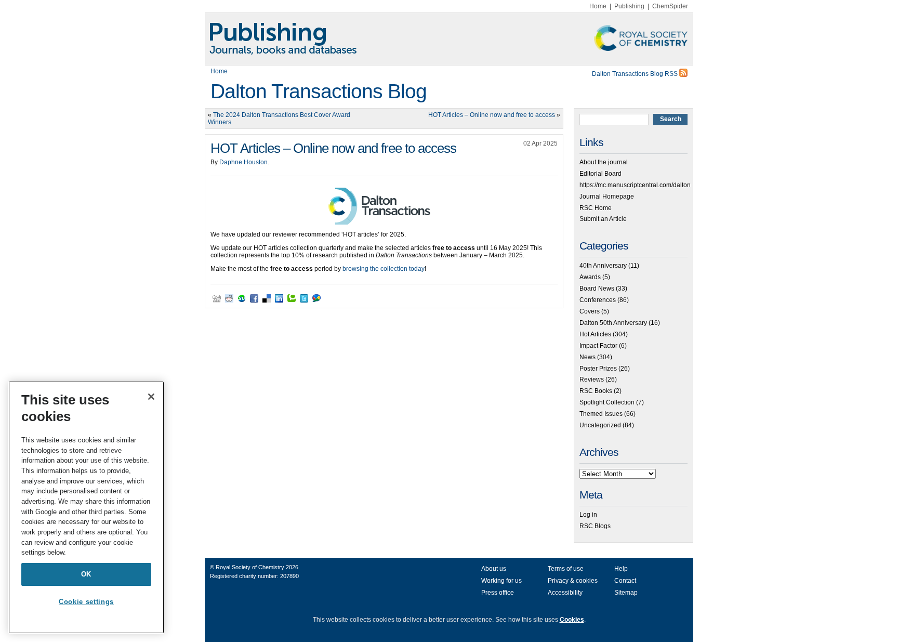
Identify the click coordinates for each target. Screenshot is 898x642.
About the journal (603, 162)
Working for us (501, 580)
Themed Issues (601, 413)
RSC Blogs (595, 526)
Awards (590, 277)
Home (597, 6)
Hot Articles (595, 334)
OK (86, 574)
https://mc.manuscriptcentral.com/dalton (635, 185)
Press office (497, 592)
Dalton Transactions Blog (318, 91)
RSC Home (595, 208)
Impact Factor (598, 345)
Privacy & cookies (573, 580)
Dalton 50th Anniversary (613, 322)
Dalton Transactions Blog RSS (635, 73)
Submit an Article (603, 218)
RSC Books (595, 391)
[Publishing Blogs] (449, 39)
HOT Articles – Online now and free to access (491, 115)
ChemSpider (670, 6)
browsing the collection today (383, 268)
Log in (588, 514)
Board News (596, 288)
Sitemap (626, 592)
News (587, 357)
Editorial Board (600, 173)
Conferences (597, 300)
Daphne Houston (243, 162)
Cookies (572, 619)
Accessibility (565, 592)
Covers (589, 311)
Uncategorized (600, 425)
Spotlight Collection (607, 402)
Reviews (591, 379)
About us (493, 568)
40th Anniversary (603, 265)
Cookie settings (86, 602)
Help (621, 568)
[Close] (151, 396)
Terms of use (566, 568)
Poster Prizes (598, 368)
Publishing (629, 6)
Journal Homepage (606, 196)
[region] (86, 507)
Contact (625, 580)
